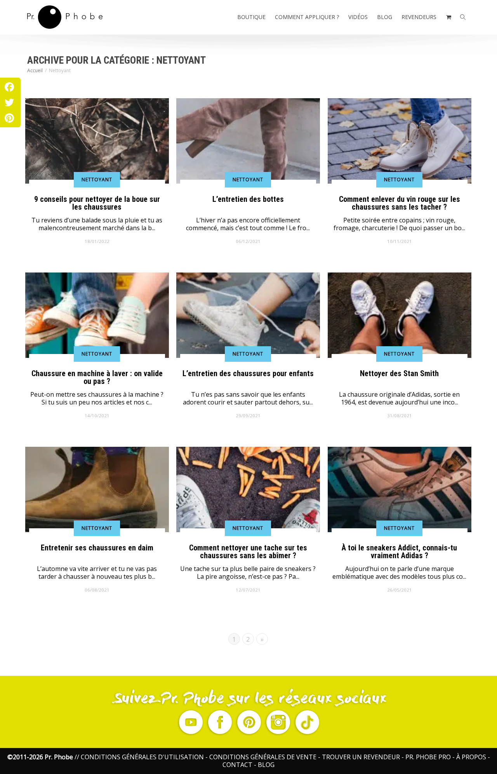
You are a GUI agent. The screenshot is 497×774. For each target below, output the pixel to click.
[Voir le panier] (448, 17)
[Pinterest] (9, 118)
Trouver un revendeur (361, 757)
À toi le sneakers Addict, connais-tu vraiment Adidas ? (399, 551)
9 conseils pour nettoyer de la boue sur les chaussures (97, 202)
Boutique (251, 17)
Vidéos (358, 17)
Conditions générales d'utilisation (142, 757)
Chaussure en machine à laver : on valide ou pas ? (97, 377)
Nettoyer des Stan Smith (399, 373)
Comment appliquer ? (307, 17)
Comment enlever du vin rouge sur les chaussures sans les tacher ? (399, 202)
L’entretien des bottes (248, 199)
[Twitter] (9, 102)
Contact (237, 764)
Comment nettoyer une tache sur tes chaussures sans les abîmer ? (248, 551)
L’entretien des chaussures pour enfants (248, 373)
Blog (384, 17)
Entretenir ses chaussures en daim (97, 547)
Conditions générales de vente (262, 757)
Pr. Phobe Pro (428, 757)
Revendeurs (418, 17)
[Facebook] (9, 87)
